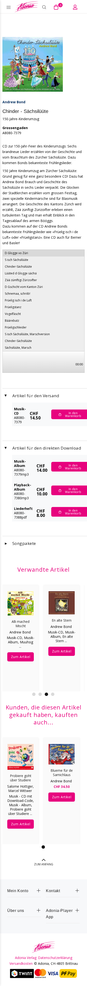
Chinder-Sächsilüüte (18, 266)
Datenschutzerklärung (55, 958)
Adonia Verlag (25, 958)
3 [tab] (46, 694)
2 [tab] (40, 694)
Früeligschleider (16, 327)
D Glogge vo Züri (16, 253)
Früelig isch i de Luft (18, 300)
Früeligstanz (13, 307)
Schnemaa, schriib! (17, 294)
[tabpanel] (20, 787)
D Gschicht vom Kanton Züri (24, 287)
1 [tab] (34, 694)
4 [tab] (52, 694)
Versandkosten (21, 963)
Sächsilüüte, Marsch (18, 348)
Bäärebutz (12, 321)
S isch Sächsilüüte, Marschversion (27, 334)
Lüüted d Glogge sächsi (21, 273)
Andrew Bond (13, 102)
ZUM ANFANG (43, 864)
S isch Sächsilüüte (16, 260)
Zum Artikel (24, 653)
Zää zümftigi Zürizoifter (21, 280)
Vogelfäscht (13, 314)
